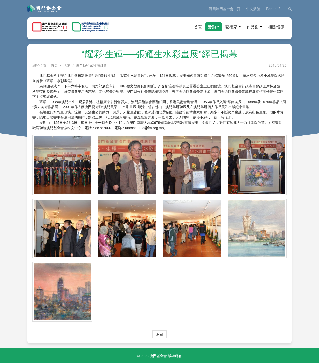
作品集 (253, 27)
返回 (159, 334)
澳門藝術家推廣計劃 (91, 65)
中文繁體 (253, 8)
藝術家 (231, 27)
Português (274, 8)
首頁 (198, 27)
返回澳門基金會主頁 (224, 8)
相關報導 (276, 27)
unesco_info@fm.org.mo (144, 127)
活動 (212, 27)
